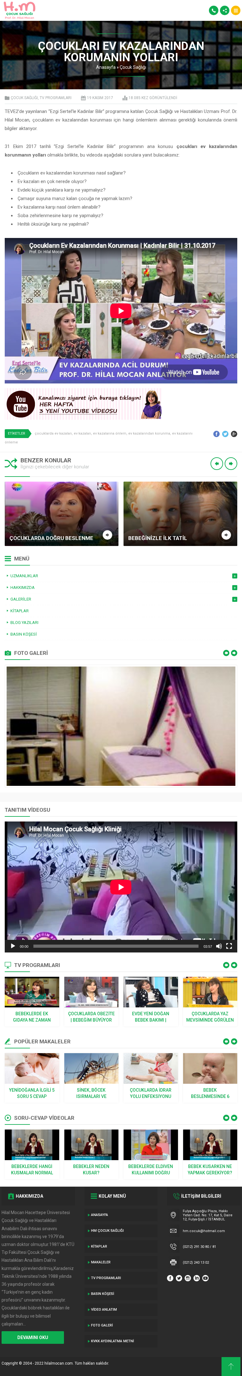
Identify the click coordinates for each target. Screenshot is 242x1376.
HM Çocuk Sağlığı (107, 1231)
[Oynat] (13, 946)
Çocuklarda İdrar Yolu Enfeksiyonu (150, 1093)
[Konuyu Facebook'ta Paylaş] (216, 434)
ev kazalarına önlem (109, 433)
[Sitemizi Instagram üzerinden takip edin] (188, 1278)
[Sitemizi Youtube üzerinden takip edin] (205, 1278)
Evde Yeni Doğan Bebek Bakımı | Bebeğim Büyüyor (150, 1017)
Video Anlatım (104, 1310)
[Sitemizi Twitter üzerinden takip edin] (179, 1278)
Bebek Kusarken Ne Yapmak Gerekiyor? (210, 1169)
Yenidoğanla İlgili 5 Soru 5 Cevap (32, 1093)
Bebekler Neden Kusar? (91, 1169)
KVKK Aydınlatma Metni (112, 1341)
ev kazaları (82, 433)
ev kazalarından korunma (149, 433)
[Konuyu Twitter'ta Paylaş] (225, 434)
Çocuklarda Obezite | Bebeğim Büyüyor (91, 1017)
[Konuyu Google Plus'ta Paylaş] (234, 434)
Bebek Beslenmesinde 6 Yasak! (210, 1094)
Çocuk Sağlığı (133, 67)
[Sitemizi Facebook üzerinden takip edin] (170, 1278)
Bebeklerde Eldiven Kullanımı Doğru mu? (150, 1170)
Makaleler (101, 1262)
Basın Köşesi (102, 1294)
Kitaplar (99, 1246)
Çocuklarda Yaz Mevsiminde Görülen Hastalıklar (210, 1017)
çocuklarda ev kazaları (53, 433)
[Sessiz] (219, 946)
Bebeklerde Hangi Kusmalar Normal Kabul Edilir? (32, 1170)
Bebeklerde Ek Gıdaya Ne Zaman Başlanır (32, 1017)
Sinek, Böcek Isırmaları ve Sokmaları (91, 1094)
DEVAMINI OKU (32, 1337)
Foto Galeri (102, 1325)
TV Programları (56, 98)
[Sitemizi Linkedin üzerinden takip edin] (196, 1278)
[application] (121, 886)
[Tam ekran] (229, 946)
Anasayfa (106, 67)
